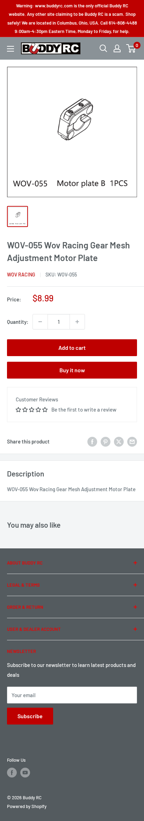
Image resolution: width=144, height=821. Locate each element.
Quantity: (17, 322)
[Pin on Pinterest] (105, 441)
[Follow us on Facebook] (12, 772)
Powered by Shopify (26, 806)
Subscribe (30, 716)
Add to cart (72, 347)
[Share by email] (132, 441)
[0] (131, 48)
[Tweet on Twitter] (119, 441)
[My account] (117, 48)
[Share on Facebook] (92, 441)
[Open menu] (10, 49)
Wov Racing (21, 275)
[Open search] (103, 48)
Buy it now (72, 370)
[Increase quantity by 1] (77, 321)
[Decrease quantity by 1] (40, 321)
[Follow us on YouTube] (25, 772)
